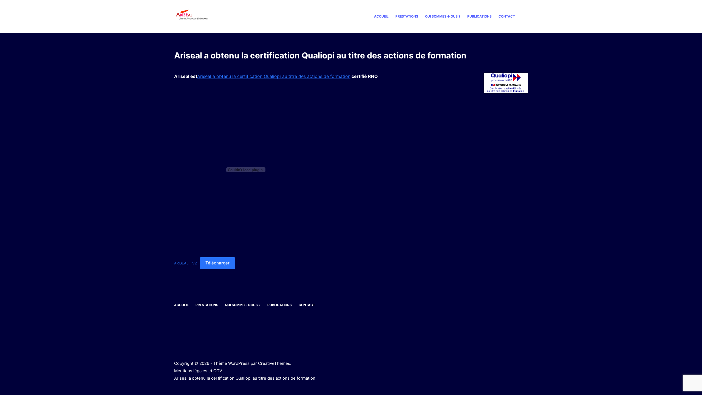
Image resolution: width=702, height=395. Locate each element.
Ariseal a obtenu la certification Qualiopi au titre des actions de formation (273, 76)
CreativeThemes (274, 363)
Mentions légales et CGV (198, 370)
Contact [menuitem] (507, 16)
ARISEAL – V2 (185, 263)
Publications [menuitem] (479, 16)
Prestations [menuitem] (406, 16)
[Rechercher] (526, 17)
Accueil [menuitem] (381, 16)
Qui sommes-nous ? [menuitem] (442, 16)
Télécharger (217, 263)
